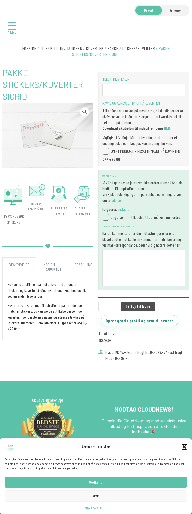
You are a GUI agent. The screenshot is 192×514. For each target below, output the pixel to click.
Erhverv (175, 10)
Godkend (96, 482)
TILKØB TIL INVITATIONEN (61, 48)
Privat (148, 10)
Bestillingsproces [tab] (91, 264)
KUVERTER (95, 48)
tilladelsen (115, 200)
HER (167, 128)
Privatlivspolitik (93, 507)
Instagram (125, 209)
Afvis (96, 496)
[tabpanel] (48, 308)
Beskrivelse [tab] (19, 264)
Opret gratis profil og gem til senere (140, 320)
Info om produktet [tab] (52, 266)
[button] (184, 446)
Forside (29, 48)
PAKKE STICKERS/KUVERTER (131, 48)
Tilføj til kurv (138, 306)
